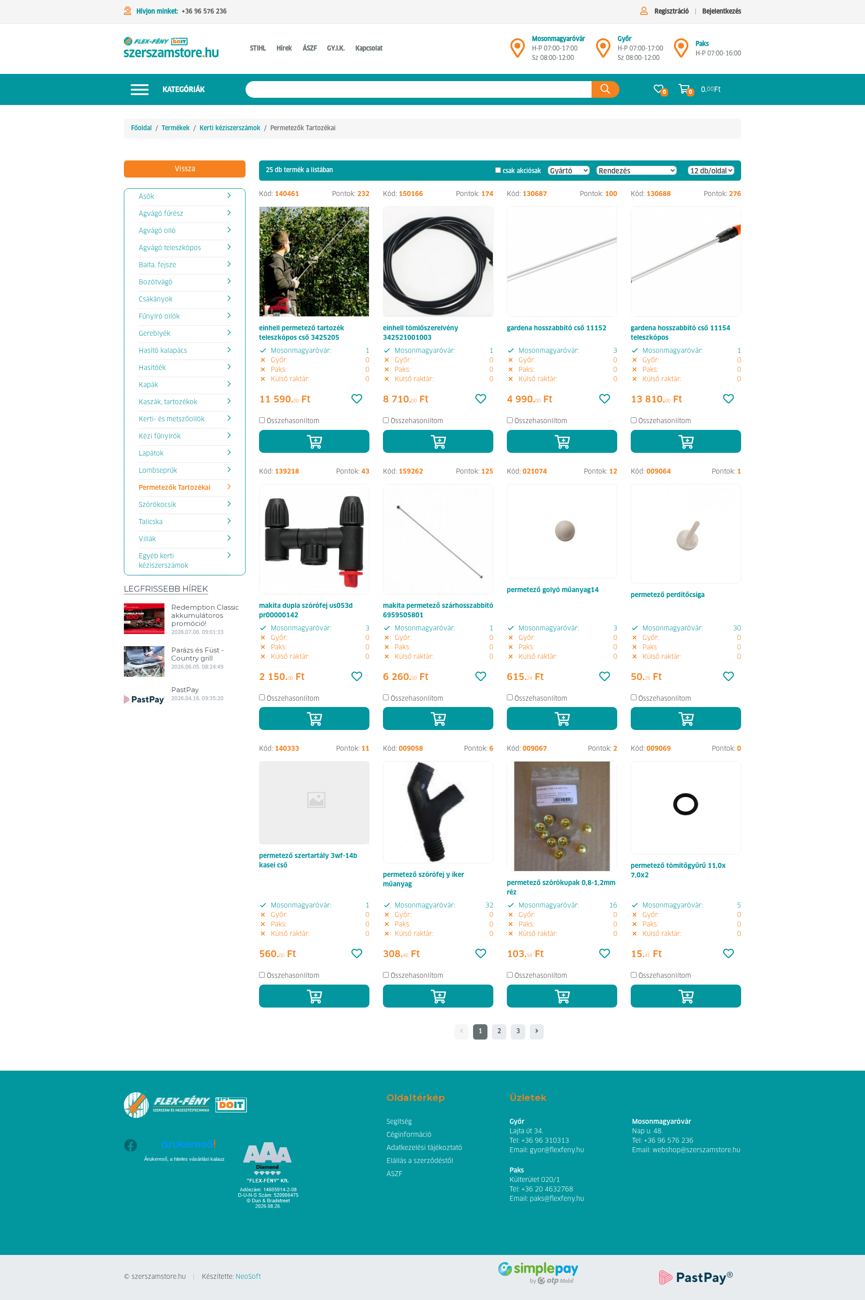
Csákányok (156, 299)
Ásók (146, 197)
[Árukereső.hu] (188, 1147)
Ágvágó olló (157, 231)
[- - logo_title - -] (537, 1032)
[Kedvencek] (356, 399)
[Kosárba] (314, 441)
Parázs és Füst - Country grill (197, 654)
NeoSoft (248, 1277)
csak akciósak (522, 171)
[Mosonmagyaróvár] (517, 52)
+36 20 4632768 (547, 1189)
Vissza (185, 169)
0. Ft (711, 89)
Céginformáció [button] (409, 1135)
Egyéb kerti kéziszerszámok (163, 561)
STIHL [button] (258, 49)
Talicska (151, 522)
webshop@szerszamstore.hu (696, 1150)
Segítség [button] (399, 1122)
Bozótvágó (156, 282)
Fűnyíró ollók (159, 317)
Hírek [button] (284, 49)
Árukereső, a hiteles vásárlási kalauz (184, 1159)
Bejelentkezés (721, 12)
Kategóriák (184, 89)
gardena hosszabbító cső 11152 (556, 328)
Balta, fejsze (157, 265)
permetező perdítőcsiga (668, 595)
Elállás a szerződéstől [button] (420, 1161)
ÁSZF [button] (310, 49)
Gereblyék (154, 334)
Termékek (176, 128)
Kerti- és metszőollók (172, 419)
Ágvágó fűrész (161, 214)
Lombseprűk (158, 471)
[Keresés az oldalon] (605, 89)
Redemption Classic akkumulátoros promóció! (205, 615)
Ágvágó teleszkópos (170, 248)
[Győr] (603, 52)
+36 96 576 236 (204, 12)
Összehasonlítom (293, 421)
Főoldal (141, 128)
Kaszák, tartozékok (168, 402)
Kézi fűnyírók (160, 436)
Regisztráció (672, 12)
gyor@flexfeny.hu (557, 1150)
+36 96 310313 (545, 1141)
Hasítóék (152, 368)
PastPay (185, 689)
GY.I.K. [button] (336, 49)
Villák (147, 539)
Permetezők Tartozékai (174, 488)
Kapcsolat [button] (368, 49)
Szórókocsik (157, 505)
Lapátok (151, 454)
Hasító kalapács (163, 351)
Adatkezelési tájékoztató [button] (424, 1148)
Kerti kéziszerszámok (230, 128)
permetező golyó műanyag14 (553, 590)
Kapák (148, 385)
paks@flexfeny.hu (557, 1199)
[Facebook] (130, 1172)
